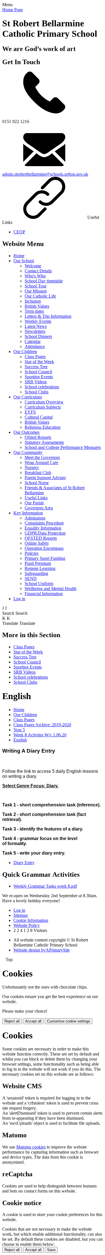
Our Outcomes (26, 432)
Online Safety (37, 543)
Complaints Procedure (44, 523)
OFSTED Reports (41, 538)
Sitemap (20, 915)
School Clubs (36, 391)
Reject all (12, 1021)
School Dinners (38, 336)
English (20, 739)
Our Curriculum (27, 397)
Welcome (33, 265)
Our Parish (34, 502)
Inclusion (33, 301)
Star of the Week (39, 361)
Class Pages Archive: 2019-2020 (42, 724)
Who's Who (35, 275)
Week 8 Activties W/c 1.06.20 (39, 734)
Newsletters (35, 331)
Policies (31, 553)
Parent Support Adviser (45, 477)
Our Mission (36, 291)
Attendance (35, 346)
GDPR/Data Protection (45, 533)
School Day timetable (44, 281)
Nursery (32, 467)
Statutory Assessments (44, 442)
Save (51, 1250)
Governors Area (39, 507)
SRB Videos (36, 381)
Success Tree (36, 366)
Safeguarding (36, 573)
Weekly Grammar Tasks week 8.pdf (45, 886)
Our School (23, 260)
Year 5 (19, 729)
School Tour (35, 286)
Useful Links (36, 497)
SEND (31, 578)
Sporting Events (39, 376)
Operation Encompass (44, 548)
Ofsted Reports (38, 437)
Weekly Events (38, 321)
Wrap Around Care (41, 462)
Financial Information (44, 593)
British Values (37, 306)
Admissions (35, 518)
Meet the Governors (42, 457)
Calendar (33, 341)
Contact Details (38, 270)
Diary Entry (23, 862)
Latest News (36, 326)
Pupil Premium (38, 563)
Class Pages (35, 356)
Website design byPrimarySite (41, 950)
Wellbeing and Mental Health (50, 588)
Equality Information (43, 528)
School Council (38, 371)
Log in (19, 598)
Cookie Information (30, 920)
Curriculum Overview (44, 402)
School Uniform (39, 583)
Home (18, 255)
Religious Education (42, 427)
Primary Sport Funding (45, 558)
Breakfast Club (38, 472)
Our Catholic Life (40, 296)
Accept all (33, 1021)
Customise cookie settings (68, 1021)
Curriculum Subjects (43, 407)
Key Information (28, 513)
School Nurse (37, 482)
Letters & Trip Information (48, 316)
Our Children (25, 351)
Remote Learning (40, 568)
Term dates (34, 311)
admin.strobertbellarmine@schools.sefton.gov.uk (45, 174)
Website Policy (26, 925)
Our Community (28, 452)
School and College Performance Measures (63, 447)
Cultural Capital (39, 417)
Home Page (12, 9)
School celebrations (42, 386)
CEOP (19, 231)
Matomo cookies (31, 1147)
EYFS (30, 412)
